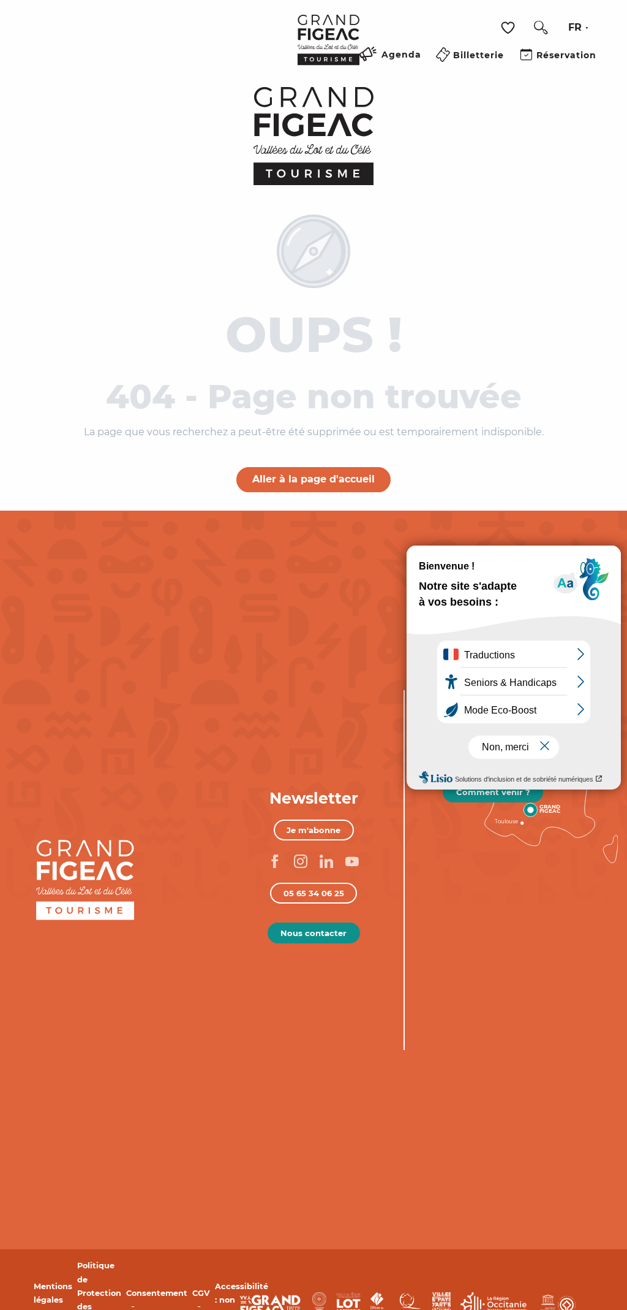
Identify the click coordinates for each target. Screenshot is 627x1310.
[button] (540, 27)
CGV (201, 1293)
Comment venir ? (493, 792)
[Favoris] (509, 28)
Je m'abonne (313, 830)
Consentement (156, 1293)
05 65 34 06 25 (313, 893)
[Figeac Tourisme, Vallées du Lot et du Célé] (328, 48)
